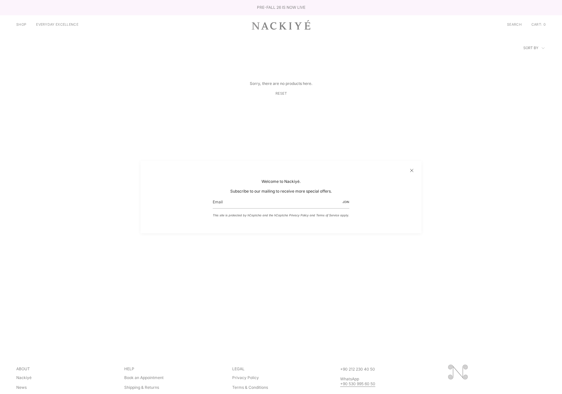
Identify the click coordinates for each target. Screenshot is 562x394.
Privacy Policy (299, 215)
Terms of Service (327, 215)
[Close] (411, 170)
